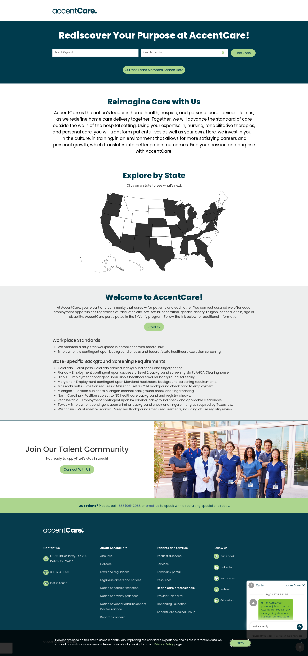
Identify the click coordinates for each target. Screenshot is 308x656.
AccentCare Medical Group (176, 612)
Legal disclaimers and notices (120, 580)
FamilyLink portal (169, 572)
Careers (106, 564)
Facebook (227, 556)
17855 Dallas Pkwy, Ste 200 (68, 556)
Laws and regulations (114, 572)
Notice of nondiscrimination (119, 588)
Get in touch (58, 583)
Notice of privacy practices (119, 596)
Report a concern (112, 617)
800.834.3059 (59, 572)
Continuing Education (171, 604)
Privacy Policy (164, 644)
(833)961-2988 (129, 505)
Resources (164, 580)
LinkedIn (226, 567)
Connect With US (77, 469)
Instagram (227, 578)
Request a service (169, 556)
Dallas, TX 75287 (61, 561)
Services (163, 564)
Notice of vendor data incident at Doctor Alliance (123, 606)
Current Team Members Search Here (154, 70)
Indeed (225, 589)
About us (106, 556)
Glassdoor (227, 600)
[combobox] (96, 53)
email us (152, 505)
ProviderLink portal (170, 596)
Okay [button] (240, 643)
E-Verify (154, 327)
